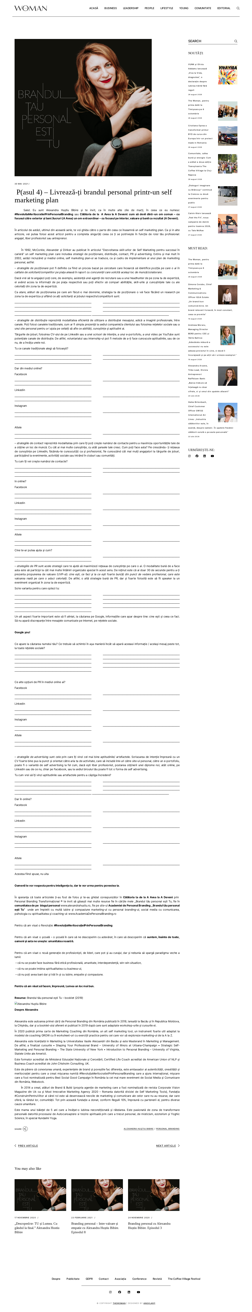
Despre (56, 1278)
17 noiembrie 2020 (25, 1218)
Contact (104, 1278)
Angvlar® (149, 1303)
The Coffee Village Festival (184, 1278)
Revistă (157, 1278)
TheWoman (119, 1303)
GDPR (89, 1278)
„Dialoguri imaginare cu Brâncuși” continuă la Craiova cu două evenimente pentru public (200, 194)
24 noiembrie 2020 (139, 1218)
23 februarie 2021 (82, 1218)
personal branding (168, 1129)
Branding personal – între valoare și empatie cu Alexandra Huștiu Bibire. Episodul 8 (95, 1228)
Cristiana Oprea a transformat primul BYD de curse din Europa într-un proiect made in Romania (200, 134)
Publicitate (73, 1278)
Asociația (120, 1278)
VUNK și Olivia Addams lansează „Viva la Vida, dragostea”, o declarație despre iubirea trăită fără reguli (197, 77)
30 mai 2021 (21, 184)
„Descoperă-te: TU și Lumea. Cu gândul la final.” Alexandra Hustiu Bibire (37, 1228)
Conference (139, 1278)
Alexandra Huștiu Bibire (138, 1129)
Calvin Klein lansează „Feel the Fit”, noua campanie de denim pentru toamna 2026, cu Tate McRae (199, 222)
